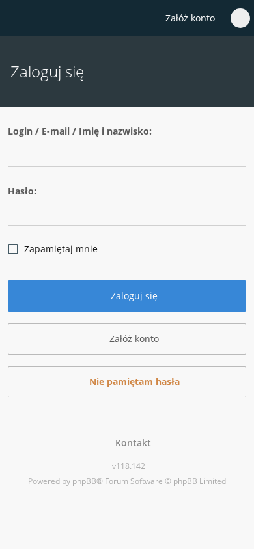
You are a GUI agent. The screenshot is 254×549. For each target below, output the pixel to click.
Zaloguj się (133, 295)
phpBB (84, 481)
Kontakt (130, 442)
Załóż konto (190, 18)
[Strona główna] (17, 18)
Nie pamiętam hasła (133, 381)
